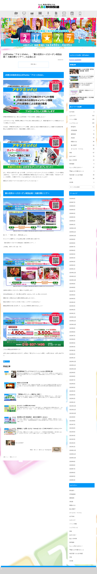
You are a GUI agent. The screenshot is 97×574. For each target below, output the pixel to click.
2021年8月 (72, 420)
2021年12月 (72, 406)
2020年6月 (72, 472)
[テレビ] (24, 15)
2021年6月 (72, 428)
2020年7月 (72, 469)
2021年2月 (72, 443)
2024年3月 (72, 306)
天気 (81, 178)
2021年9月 (72, 417)
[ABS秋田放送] (48, 7)
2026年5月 (72, 209)
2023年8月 (72, 332)
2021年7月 (72, 424)
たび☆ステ (7, 361)
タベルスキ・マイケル (82, 149)
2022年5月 (72, 387)
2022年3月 (72, 394)
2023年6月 (72, 339)
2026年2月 (72, 220)
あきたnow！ (81, 156)
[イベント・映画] (40, 15)
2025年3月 (72, 261)
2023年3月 (72, 350)
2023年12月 (72, 317)
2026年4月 (72, 213)
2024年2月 (72, 309)
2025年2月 (72, 265)
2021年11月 (72, 409)
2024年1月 (72, 313)
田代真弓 (82, 126)
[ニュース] (16, 15)
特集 (81, 152)
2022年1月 (72, 402)
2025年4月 (72, 258)
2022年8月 (72, 376)
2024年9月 (72, 283)
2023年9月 (72, 328)
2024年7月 (72, 291)
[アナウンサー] (48, 15)
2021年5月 (72, 431)
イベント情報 (81, 119)
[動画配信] (64, 15)
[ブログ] (72, 15)
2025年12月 (72, 228)
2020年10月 (72, 457)
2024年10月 (72, 280)
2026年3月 (72, 217)
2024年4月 (72, 302)
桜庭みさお (82, 141)
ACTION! (81, 112)
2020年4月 (72, 480)
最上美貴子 (82, 145)
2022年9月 (72, 372)
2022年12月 (72, 361)
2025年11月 (72, 232)
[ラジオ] (32, 15)
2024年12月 (72, 272)
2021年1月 (72, 446)
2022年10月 (72, 369)
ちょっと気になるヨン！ (81, 167)
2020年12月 (72, 450)
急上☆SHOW (81, 160)
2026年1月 (72, 224)
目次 (32, 64)
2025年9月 (72, 239)
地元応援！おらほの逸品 (81, 175)
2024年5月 (72, 298)
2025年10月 (72, 235)
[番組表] (56, 15)
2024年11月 (72, 276)
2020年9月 (72, 461)
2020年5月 (72, 476)
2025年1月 (72, 269)
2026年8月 (72, 198)
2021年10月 (72, 413)
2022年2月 (72, 398)
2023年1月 (72, 357)
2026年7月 (72, 202)
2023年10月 (72, 324)
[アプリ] (80, 15)
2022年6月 (72, 383)
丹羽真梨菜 (82, 130)
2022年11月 (72, 365)
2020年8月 (72, 465)
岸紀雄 (82, 137)
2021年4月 (72, 435)
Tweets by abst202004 (75, 60)
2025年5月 (72, 254)
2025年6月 (72, 250)
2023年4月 (72, 346)
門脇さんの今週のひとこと (81, 171)
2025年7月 (72, 246)
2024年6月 (72, 295)
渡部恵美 (82, 134)
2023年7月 (72, 335)
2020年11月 (72, 454)
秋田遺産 (81, 163)
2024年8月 (72, 287)
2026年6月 (72, 206)
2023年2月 (72, 354)
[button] (93, 187)
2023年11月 (72, 320)
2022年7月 (72, 380)
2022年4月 (72, 391)
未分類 (81, 182)
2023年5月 (72, 343)
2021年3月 (72, 439)
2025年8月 (72, 243)
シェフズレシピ (81, 123)
